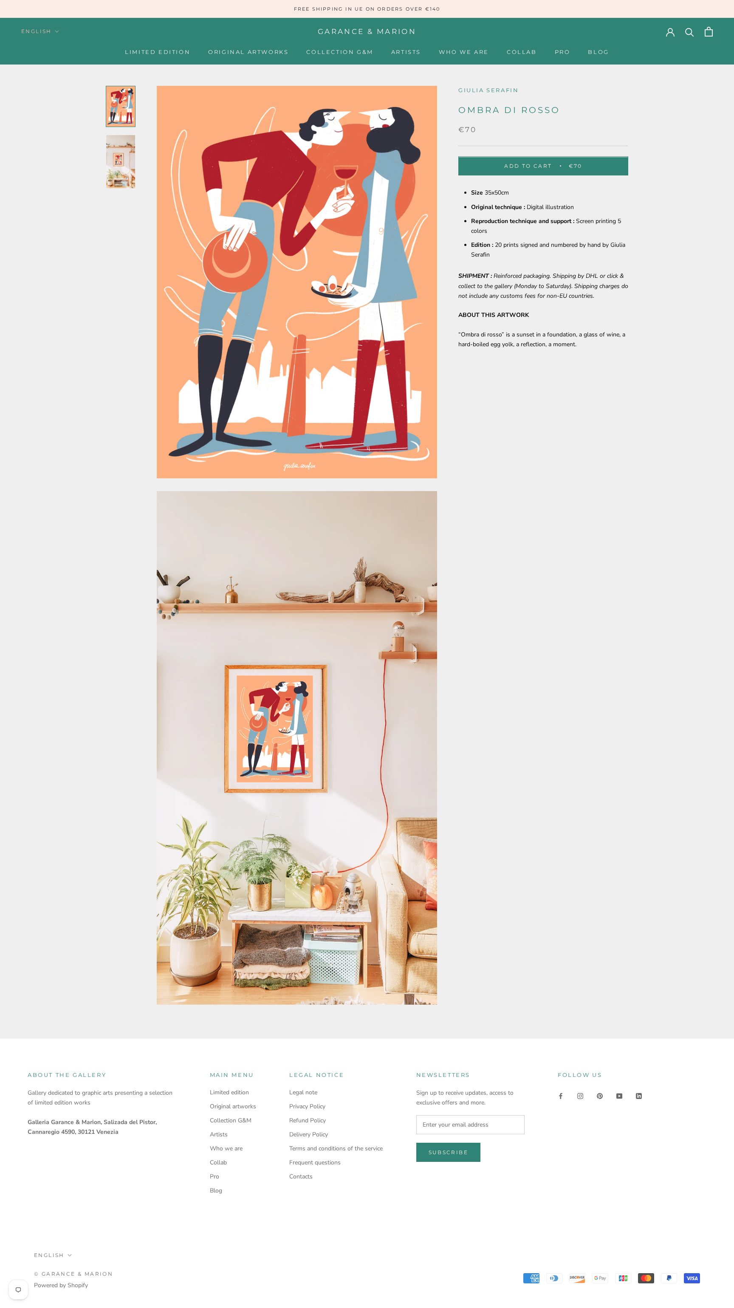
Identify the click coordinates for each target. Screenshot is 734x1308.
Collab (522, 51)
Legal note (303, 1092)
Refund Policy (307, 1120)
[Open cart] (709, 32)
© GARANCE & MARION (73, 1274)
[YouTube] (619, 1095)
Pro (562, 51)
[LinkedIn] (639, 1095)
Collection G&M (339, 51)
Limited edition (157, 51)
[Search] (689, 31)
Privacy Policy (307, 1106)
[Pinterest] (600, 1095)
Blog (598, 51)
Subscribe (449, 1152)
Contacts (301, 1176)
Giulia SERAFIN (488, 90)
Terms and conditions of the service (336, 1148)
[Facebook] (561, 1095)
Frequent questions (315, 1162)
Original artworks (248, 51)
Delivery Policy (308, 1134)
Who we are (464, 51)
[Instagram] (580, 1095)
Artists (406, 51)
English (36, 31)
